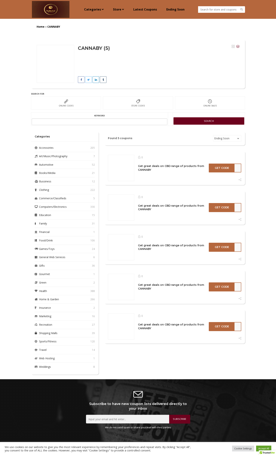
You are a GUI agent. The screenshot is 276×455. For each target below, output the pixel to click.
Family (43, 223)
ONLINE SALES (210, 105)
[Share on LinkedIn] (96, 79)
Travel (43, 350)
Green (42, 282)
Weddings (45, 367)
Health (43, 291)
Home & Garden (49, 299)
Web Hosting (47, 358)
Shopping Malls (48, 333)
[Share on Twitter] (88, 79)
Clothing (44, 190)
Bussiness (45, 181)
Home (40, 26)
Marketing (45, 316)
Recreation (45, 324)
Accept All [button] (263, 448)
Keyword (99, 115)
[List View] (237, 47)
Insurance (45, 307)
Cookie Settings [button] (243, 448)
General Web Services (52, 257)
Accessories (46, 147)
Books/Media (47, 173)
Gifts (42, 265)
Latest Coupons (145, 9)
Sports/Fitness (48, 341)
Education (45, 215)
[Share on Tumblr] (103, 79)
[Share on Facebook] (81, 79)
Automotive (46, 164)
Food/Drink (46, 240)
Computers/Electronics (53, 207)
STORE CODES (138, 105)
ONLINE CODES (66, 105)
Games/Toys (47, 249)
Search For (37, 93)
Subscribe (179, 419)
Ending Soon (175, 9)
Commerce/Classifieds (52, 198)
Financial (44, 232)
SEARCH (209, 121)
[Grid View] (233, 47)
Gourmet (44, 274)
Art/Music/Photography (53, 156)
